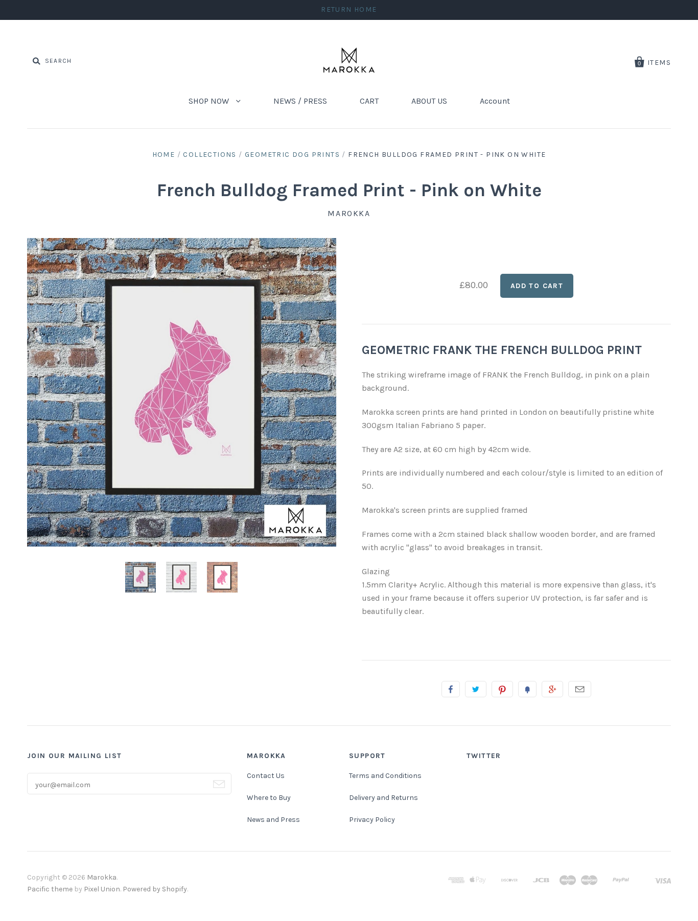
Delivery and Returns (383, 797)
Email (579, 689)
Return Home (349, 9)
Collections (209, 154)
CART (369, 101)
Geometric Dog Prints (292, 154)
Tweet (475, 689)
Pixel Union (102, 889)
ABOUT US (429, 101)
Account (495, 101)
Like (450, 689)
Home (163, 154)
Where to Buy (269, 797)
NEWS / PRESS (300, 101)
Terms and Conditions (385, 775)
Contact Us (266, 775)
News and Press (273, 819)
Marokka (349, 213)
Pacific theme (50, 889)
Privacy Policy (372, 819)
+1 (552, 689)
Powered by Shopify (155, 889)
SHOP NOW (210, 101)
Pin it (502, 689)
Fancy (527, 689)
